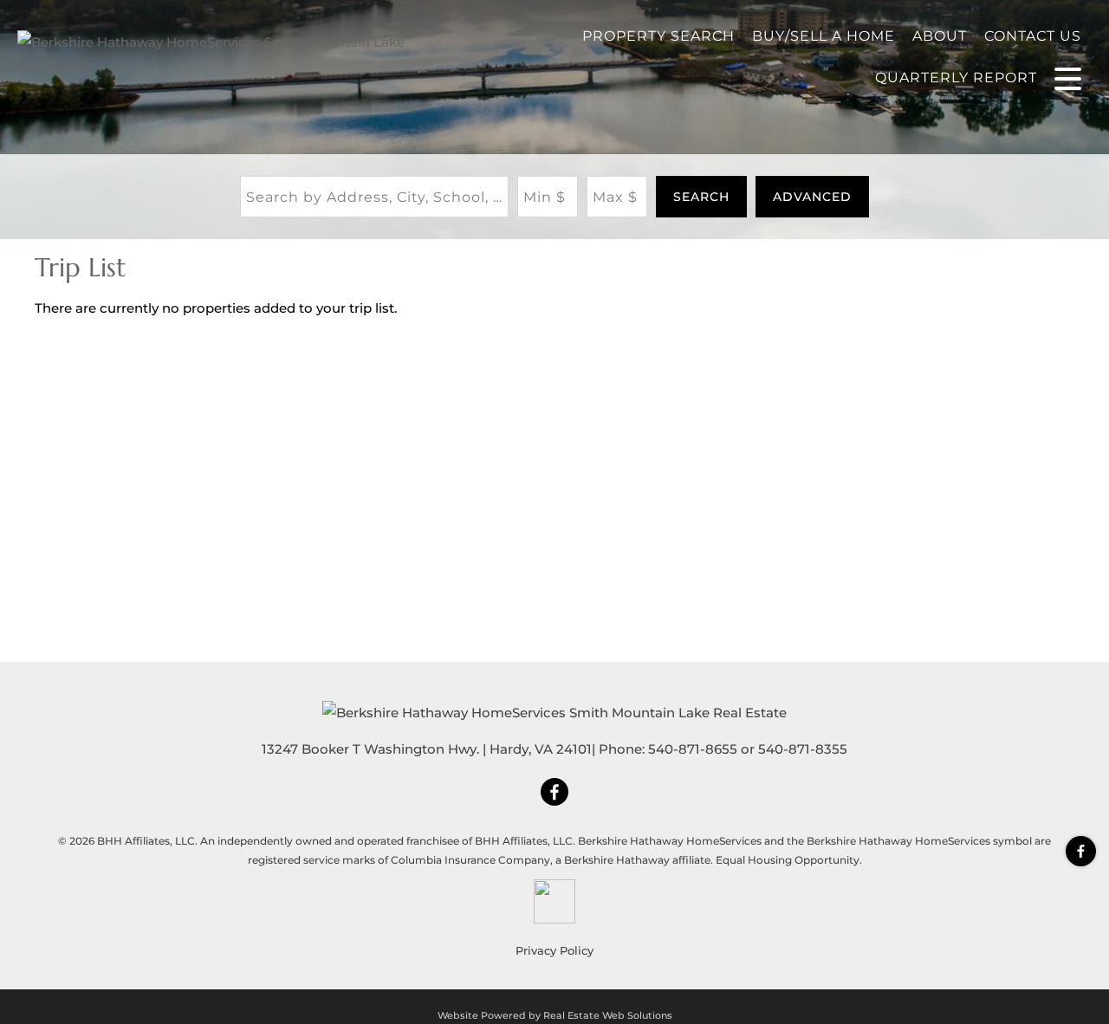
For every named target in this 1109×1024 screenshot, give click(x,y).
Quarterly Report (956, 77)
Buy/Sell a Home (823, 36)
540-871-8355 (802, 749)
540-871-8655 (692, 749)
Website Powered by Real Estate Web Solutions (555, 1015)
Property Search (658, 36)
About (939, 36)
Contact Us (1032, 36)
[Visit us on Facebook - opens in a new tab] (1081, 851)
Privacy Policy (554, 950)
